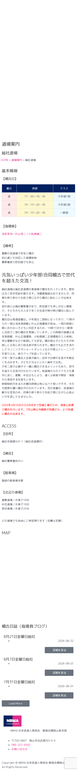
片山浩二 (20, 234)
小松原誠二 (35, 234)
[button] (16, 703)
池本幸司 (7, 234)
